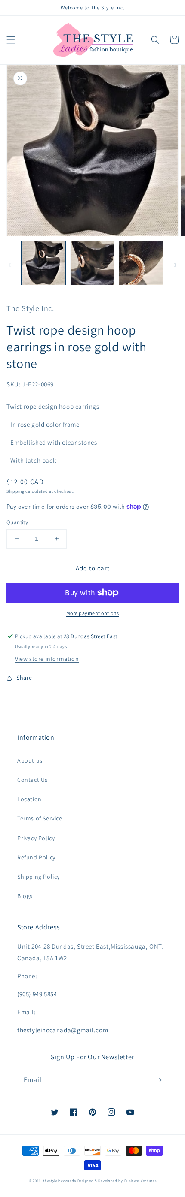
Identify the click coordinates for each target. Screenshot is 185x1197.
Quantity (17, 522)
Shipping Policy (38, 876)
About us (30, 760)
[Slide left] (9, 265)
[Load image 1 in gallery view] (43, 263)
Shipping (15, 491)
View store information (47, 659)
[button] (10, 39)
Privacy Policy (36, 838)
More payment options (92, 613)
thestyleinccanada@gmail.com (62, 1030)
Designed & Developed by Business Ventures (117, 1180)
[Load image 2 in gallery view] (92, 263)
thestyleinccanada (59, 1180)
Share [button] (24, 677)
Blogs (25, 896)
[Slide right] (175, 265)
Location (29, 799)
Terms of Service (39, 818)
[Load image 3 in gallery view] (141, 263)
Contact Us (32, 780)
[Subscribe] (158, 1079)
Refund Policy (36, 857)
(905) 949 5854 (37, 994)
